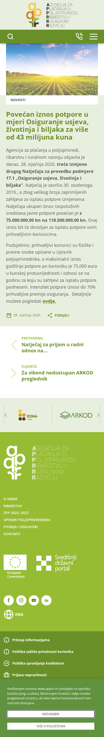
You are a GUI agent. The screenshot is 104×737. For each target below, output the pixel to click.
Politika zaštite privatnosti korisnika (42, 651)
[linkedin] (46, 600)
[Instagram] (21, 600)
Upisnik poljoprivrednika (27, 519)
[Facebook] (9, 600)
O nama (10, 499)
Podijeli (62, 315)
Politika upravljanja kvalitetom (38, 663)
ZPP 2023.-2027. (17, 512)
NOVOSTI (18, 100)
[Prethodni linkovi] (5, 415)
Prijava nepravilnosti (29, 675)
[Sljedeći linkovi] (98, 415)
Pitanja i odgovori (21, 526)
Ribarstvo (13, 506)
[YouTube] (34, 600)
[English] (79, 36)
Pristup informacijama (31, 640)
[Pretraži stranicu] (10, 36)
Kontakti (12, 534)
